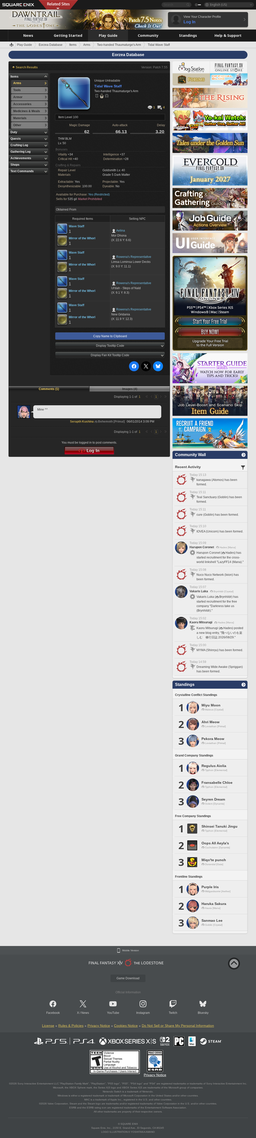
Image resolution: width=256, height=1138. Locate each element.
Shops (15, 164)
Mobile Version (130, 950)
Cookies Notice (126, 1026)
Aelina (120, 230)
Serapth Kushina (82, 421)
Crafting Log (19, 145)
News (85, 1013)
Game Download (128, 978)
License (48, 1026)
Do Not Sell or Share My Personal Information (178, 1026)
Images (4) (129, 389)
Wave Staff (76, 226)
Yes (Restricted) (99, 194)
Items (14, 76)
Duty (13, 132)
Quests (15, 138)
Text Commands (22, 171)
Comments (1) (49, 389)
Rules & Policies (71, 1026)
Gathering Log (20, 151)
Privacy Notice (99, 1026)
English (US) (218, 5)
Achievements (20, 158)
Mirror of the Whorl (82, 238)
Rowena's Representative (133, 257)
